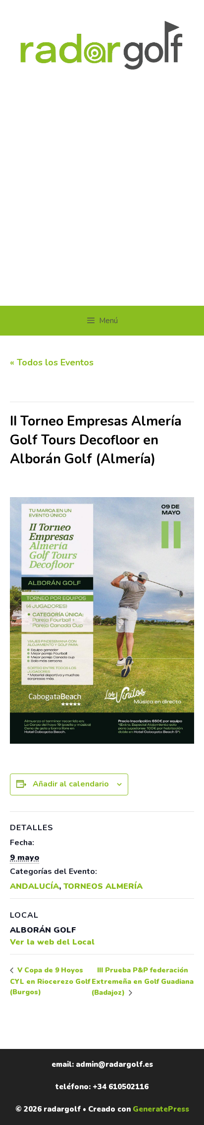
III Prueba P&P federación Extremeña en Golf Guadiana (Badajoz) (143, 981)
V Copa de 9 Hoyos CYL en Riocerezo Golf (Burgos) (50, 981)
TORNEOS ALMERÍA (103, 886)
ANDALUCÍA (34, 886)
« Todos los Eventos (52, 362)
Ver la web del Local (52, 942)
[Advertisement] (102, 198)
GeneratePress (161, 1109)
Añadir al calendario (71, 784)
